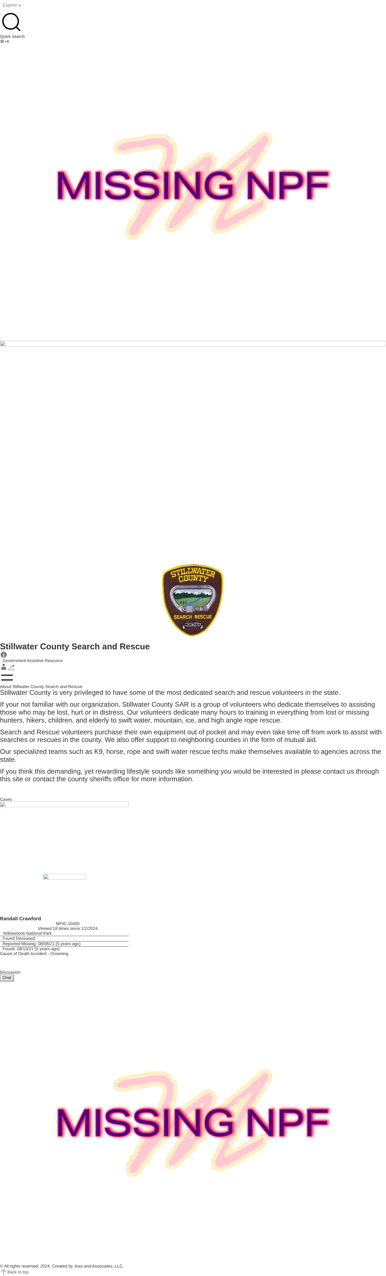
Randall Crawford (20, 918)
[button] (3, 666)
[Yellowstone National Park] (64, 933)
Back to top (18, 1272)
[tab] (7, 978)
